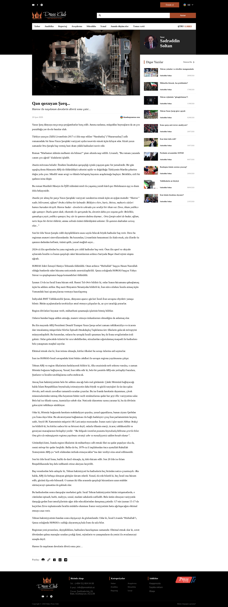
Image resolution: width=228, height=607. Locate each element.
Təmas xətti (139, 26)
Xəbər (37, 26)
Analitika (49, 26)
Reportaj (62, 26)
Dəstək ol (170, 5)
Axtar (183, 15)
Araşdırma (77, 26)
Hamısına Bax (187, 62)
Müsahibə (91, 26)
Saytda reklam (156, 587)
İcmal (103, 26)
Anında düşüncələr (120, 26)
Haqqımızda (155, 583)
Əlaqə (152, 591)
